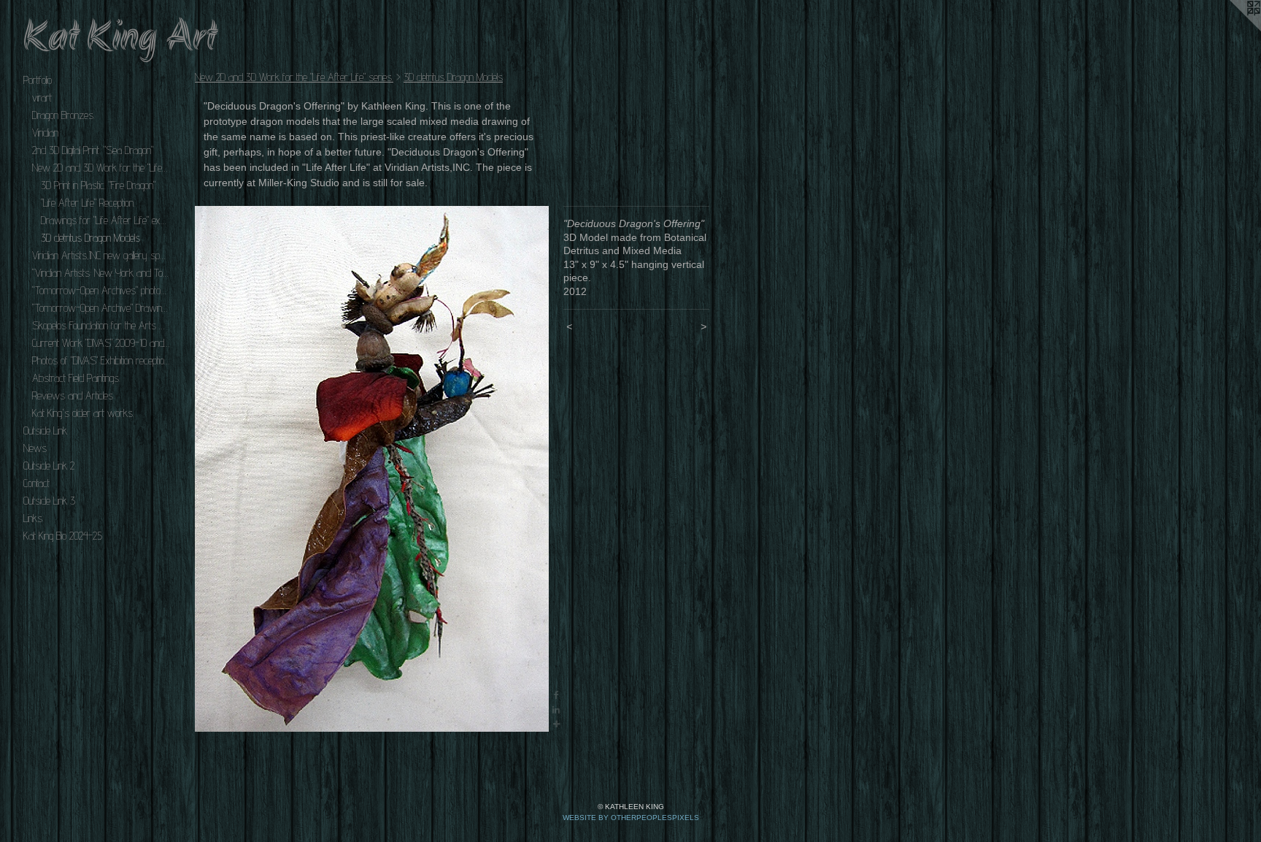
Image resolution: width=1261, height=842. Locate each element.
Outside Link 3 (49, 501)
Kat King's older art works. (83, 413)
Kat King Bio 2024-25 (62, 536)
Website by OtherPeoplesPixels (631, 818)
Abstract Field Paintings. (76, 378)
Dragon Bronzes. (63, 115)
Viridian (45, 132)
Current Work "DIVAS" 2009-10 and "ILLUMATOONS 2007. (100, 343)
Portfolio (37, 80)
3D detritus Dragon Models (90, 238)
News (35, 448)
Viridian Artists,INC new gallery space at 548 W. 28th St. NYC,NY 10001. (100, 255)
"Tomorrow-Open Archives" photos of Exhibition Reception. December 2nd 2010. (100, 290)
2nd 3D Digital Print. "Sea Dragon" (92, 150)
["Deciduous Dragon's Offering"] (372, 469)
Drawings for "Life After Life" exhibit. (105, 220)
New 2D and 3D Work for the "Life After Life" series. (100, 168)
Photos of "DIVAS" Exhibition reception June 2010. (100, 360)
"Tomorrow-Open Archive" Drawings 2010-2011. (100, 308)
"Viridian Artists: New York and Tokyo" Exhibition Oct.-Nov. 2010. (100, 273)
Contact (36, 483)
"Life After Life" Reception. (88, 203)
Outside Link (45, 430)
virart (42, 97)
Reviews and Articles (72, 395)
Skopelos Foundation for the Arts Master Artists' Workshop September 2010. (100, 325)
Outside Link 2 (48, 465)
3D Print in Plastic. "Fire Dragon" (98, 185)
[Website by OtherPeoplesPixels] (1232, 29)
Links (32, 518)
